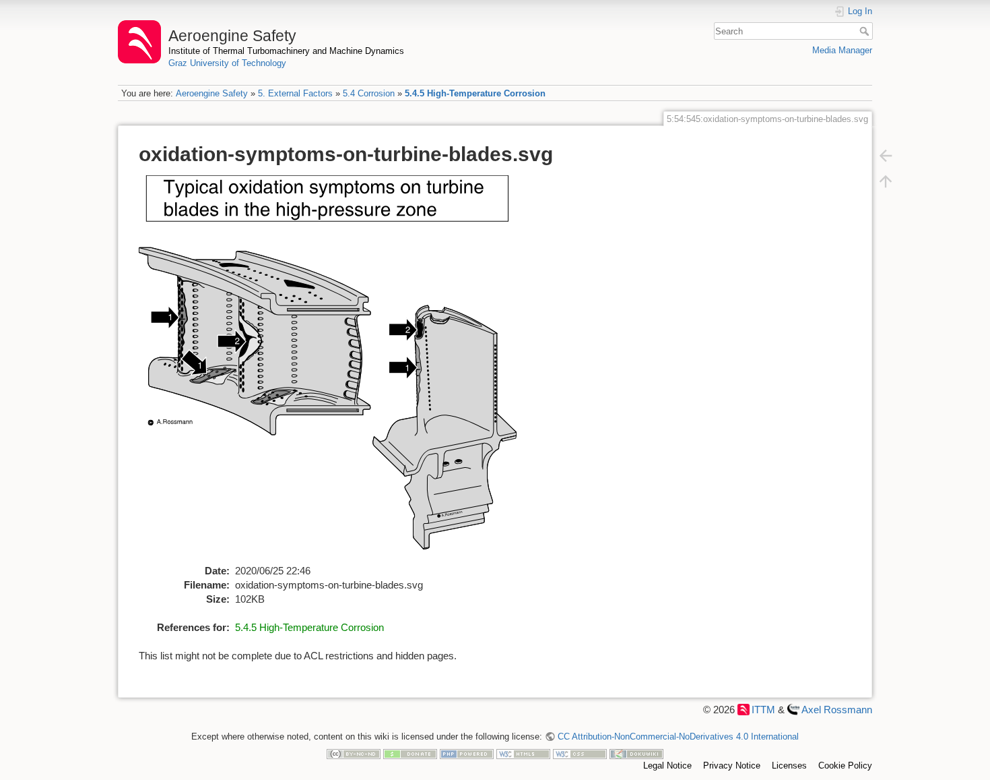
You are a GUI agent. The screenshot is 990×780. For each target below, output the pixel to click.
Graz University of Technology (227, 63)
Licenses (789, 765)
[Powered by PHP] (467, 753)
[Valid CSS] (580, 753)
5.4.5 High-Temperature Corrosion (475, 93)
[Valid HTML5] (523, 753)
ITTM (763, 709)
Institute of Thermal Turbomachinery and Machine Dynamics (286, 51)
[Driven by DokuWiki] (636, 753)
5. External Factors (295, 93)
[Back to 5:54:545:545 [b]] (885, 155)
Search (865, 31)
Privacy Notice (731, 765)
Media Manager (842, 50)
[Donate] (410, 753)
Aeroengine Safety (212, 93)
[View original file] (335, 368)
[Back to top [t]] (885, 180)
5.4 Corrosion (369, 93)
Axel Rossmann (836, 709)
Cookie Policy (845, 765)
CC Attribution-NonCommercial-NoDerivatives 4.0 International (678, 736)
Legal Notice (667, 765)
